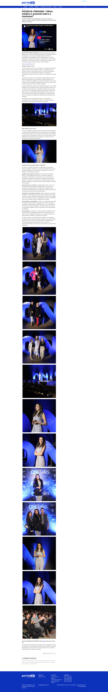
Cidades (25, 6)
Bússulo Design (50, 690)
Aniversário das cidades (45, 6)
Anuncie (55, 6)
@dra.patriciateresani (30, 64)
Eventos (31, 6)
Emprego (37, 6)
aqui (44, 641)
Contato (60, 6)
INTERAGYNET (60, 690)
